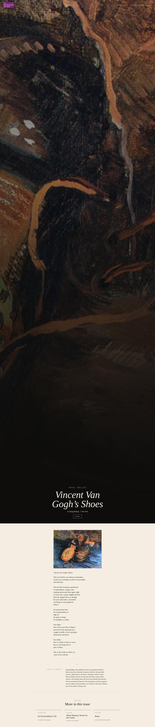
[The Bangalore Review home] (8, 5)
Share (77, 516)
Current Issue (122, 5)
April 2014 (81, 487)
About (141, 5)
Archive (133, 5)
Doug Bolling (74, 511)
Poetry (72, 487)
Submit (149, 5)
